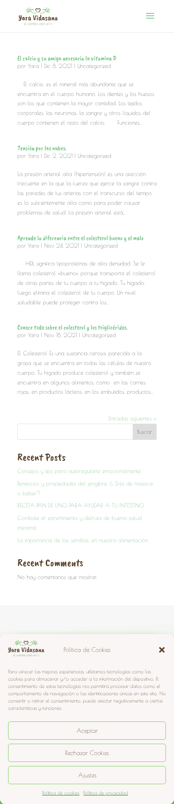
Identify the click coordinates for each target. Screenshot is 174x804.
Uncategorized (94, 66)
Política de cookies (60, 793)
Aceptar (87, 730)
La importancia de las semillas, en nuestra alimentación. (83, 540)
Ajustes (87, 775)
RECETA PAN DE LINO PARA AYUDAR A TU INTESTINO (80, 505)
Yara (33, 66)
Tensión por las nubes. (41, 148)
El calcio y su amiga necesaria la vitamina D (67, 58)
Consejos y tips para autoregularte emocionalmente (79, 471)
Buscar (144, 432)
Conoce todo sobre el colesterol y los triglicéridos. (72, 327)
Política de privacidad (105, 793)
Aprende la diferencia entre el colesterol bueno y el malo (80, 238)
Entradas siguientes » (132, 418)
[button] (162, 650)
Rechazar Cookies (87, 752)
